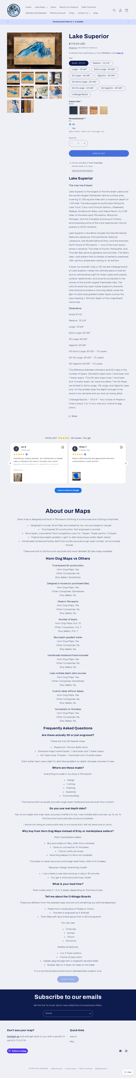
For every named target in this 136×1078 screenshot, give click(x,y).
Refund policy (56, 1068)
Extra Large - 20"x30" (104, 69)
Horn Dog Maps (42, 1068)
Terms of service (85, 1068)
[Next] (126, 463)
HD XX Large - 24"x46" (83, 88)
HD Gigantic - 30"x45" (112, 88)
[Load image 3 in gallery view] (41, 78)
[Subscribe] (90, 1013)
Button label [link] (68, 979)
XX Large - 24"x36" (81, 76)
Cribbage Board (80, 94)
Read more (18, 470)
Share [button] (74, 416)
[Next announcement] (128, 21)
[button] (41, 7)
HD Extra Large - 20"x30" (84, 82)
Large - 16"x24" (79, 69)
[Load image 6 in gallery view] (27, 92)
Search (73, 1037)
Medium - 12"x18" (101, 63)
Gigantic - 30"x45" (106, 76)
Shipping (73, 48)
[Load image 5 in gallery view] (13, 92)
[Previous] (10, 463)
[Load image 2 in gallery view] (27, 78)
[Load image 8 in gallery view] (55, 92)
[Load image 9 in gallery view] (13, 106)
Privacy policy (70, 1068)
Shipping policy (101, 1068)
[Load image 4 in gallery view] (55, 78)
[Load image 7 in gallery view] (41, 92)
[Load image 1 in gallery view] (13, 78)
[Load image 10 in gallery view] (27, 106)
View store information (82, 171)
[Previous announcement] (8, 21)
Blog (72, 1042)
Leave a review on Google (68, 490)
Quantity (73, 138)
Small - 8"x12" (79, 63)
